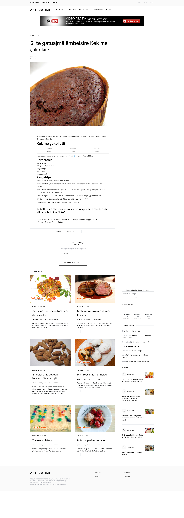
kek (96, 219)
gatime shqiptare (86, 219)
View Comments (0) (71, 262)
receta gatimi (57, 222)
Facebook (97, 472)
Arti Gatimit (41, 9)
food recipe (73, 219)
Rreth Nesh (45, 3)
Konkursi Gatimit (37, 35)
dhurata (51, 219)
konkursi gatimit (44, 222)
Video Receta (34, 3)
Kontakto (55, 3)
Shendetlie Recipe (133, 331)
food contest (61, 219)
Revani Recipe (133, 346)
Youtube (127, 476)
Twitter (96, 476)
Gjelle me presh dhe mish (139, 362)
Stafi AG (32, 56)
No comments (53, 319)
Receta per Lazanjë (141, 342)
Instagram (127, 472)
